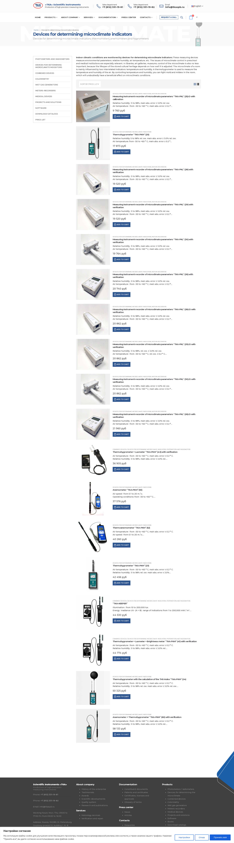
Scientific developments (93, 799)
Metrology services (91, 815)
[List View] (198, 84)
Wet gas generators (46, 85)
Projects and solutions (48, 102)
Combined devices (120, 449)
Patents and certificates (136, 792)
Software (40, 108)
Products (50, 17)
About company (69, 17)
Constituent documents (136, 789)
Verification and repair (92, 818)
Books (171, 821)
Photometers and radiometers (178, 449)
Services (88, 17)
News (127, 812)
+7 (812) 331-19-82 (49, 800)
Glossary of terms (133, 802)
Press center (128, 17)
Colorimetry (42, 79)
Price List (40, 120)
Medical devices (43, 96)
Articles (128, 815)
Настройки (184, 837)
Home (38, 17)
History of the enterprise (94, 789)
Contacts (145, 17)
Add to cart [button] (123, 116)
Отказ (202, 837)
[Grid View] (195, 84)
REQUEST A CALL (169, 17)
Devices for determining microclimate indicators (132, 93)
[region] (117, 835)
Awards (85, 795)
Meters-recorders (159, 93)
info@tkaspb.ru (47, 807)
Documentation (107, 17)
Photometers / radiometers (181, 789)
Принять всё (220, 837)
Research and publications (95, 805)
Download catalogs (46, 114)
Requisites (129, 825)
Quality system (89, 802)
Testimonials (88, 792)
